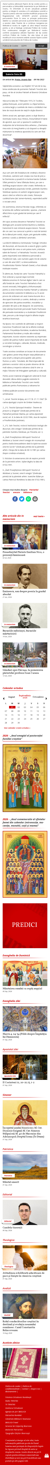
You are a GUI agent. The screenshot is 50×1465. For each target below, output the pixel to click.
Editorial (7, 1194)
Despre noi (35, 1388)
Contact (25, 1388)
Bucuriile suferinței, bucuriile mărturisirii (19, 632)
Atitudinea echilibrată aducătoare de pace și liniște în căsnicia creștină (23, 1275)
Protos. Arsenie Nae (23, 79)
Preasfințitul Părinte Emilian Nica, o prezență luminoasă (23, 554)
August (11, 697)
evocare (16, 492)
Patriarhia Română (13, 1415)
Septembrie (25, 696)
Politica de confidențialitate (18, 1387)
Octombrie (38, 697)
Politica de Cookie (10, 45)
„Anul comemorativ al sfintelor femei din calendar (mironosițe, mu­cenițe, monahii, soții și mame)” (24, 822)
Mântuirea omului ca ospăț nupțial (22, 988)
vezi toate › (39, 516)
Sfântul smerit (11, 1182)
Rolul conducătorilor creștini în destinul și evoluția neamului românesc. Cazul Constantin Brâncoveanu (21, 1326)
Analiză (7, 1288)
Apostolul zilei (10, 1049)
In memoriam (9, 66)
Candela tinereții (12, 1227)
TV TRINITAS (10, 1404)
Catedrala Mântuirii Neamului (18, 1419)
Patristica (8, 1149)
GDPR (24, 45)
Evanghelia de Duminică (16, 955)
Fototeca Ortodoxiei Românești (18, 1397)
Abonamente (10, 1391)
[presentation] (3, 697)
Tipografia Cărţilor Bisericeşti (17, 1433)
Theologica (8, 1240)
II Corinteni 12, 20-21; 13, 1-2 (18, 1082)
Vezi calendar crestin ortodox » (17, 728)
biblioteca (27, 492)
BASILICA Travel (11, 1422)
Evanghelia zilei (11, 1001)
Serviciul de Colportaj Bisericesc (18, 1426)
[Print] (35, 499)
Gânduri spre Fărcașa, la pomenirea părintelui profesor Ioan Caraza (23, 672)
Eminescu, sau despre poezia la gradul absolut (24, 593)
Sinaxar (7, 1094)
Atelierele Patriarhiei (14, 1429)
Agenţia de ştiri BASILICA (15, 1411)
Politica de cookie (12, 1386)
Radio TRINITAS (11, 1401)
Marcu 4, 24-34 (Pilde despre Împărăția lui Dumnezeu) (25, 1036)
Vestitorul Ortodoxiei (14, 1408)
